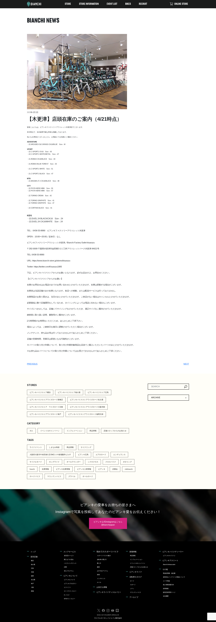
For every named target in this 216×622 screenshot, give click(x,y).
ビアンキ (101, 469)
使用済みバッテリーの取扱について (174, 577)
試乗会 (115, 469)
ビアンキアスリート (170, 560)
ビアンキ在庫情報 (63, 469)
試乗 (65, 567)
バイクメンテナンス (70, 563)
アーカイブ (134, 597)
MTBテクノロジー (69, 598)
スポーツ (133, 584)
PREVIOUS (32, 364)
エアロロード (101, 455)
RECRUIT (143, 4)
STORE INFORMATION (89, 4)
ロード (132, 581)
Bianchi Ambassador (169, 564)
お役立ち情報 (101, 587)
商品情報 (93, 431)
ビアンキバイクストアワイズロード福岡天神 (85, 414)
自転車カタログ (136, 577)
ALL (31, 431)
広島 (32, 568)
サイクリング (86, 447)
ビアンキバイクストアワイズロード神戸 (45, 414)
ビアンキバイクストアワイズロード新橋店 (46, 400)
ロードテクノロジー (70, 591)
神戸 (32, 583)
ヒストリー (67, 587)
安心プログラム (69, 571)
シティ (132, 588)
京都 (32, 572)
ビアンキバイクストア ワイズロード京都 (46, 407)
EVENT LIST (112, 4)
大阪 (32, 587)
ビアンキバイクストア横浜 (40, 392)
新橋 (32, 591)
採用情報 (165, 588)
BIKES (128, 4)
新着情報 (133, 552)
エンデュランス (119, 455)
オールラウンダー (74, 462)
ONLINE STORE (181, 4)
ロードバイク (35, 476)
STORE (68, 4)
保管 (98, 574)
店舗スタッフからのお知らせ (115, 431)
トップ (33, 552)
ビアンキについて (71, 576)
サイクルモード (36, 462)
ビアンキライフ (136, 572)
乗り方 (99, 563)
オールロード (87, 476)
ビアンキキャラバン (169, 555)
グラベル (71, 476)
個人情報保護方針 (168, 584)
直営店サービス (69, 555)
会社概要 (165, 596)
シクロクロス (93, 462)
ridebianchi (129, 469)
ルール (99, 582)
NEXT (186, 364)
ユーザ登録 (166, 581)
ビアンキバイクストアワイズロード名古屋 (86, 400)
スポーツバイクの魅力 (104, 555)
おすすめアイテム (102, 571)
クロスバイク (110, 462)
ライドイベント (36, 447)
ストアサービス (70, 552)
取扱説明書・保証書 (169, 573)
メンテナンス (101, 578)
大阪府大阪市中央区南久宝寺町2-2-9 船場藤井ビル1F (50, 455)
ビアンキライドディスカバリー (108, 592)
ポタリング (127, 462)
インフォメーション (74, 431)
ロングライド (54, 462)
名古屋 (33, 579)
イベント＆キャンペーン (50, 431)
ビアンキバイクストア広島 (98, 392)
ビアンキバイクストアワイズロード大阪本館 (87, 407)
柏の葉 (33, 564)
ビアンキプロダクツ (70, 583)
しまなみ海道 (54, 447)
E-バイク (67, 595)
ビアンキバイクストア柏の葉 (69, 392)
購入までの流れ (69, 559)
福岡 (32, 576)
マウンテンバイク (54, 476)
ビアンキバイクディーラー (173, 552)
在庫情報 (45, 469)
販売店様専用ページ (169, 592)
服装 (98, 567)
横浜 (32, 560)
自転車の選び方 (102, 559)
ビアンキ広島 (83, 455)
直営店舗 (34, 557)
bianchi (32, 469)
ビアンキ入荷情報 (84, 469)
